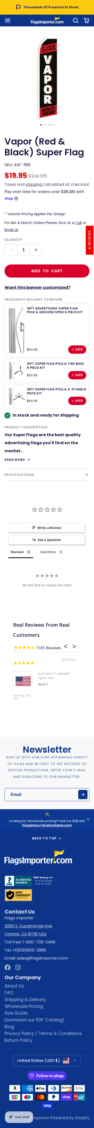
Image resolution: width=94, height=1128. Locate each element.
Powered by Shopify (69, 1118)
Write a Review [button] (49, 527)
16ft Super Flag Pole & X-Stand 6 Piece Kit (56, 391)
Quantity (14, 240)
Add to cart (47, 271)
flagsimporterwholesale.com (47, 825)
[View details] (16, 330)
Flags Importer (34, 1118)
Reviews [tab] (17, 552)
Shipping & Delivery (25, 999)
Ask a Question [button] (49, 539)
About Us (14, 986)
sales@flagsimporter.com (42, 958)
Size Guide (16, 1013)
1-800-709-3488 (39, 942)
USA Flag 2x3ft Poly (21, 697)
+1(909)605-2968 (29, 950)
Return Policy (18, 1040)
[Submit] (82, 794)
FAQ (9, 992)
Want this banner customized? (37, 287)
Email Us (11, 229)
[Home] (47, 20)
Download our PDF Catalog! (34, 1020)
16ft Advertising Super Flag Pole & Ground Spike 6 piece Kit (55, 310)
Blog (9, 1026)
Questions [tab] (48, 552)
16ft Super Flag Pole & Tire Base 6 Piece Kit (55, 366)
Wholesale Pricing (24, 1006)
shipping (34, 184)
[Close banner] (87, 820)
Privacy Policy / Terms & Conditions (43, 1033)
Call (78, 222)
